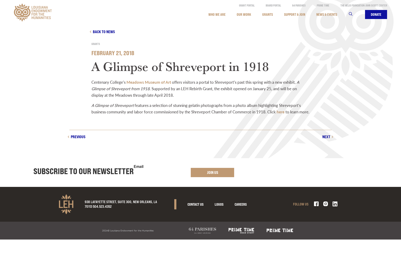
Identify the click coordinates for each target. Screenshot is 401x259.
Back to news (104, 31)
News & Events (326, 14)
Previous (78, 136)
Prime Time (323, 5)
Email (138, 166)
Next (326, 136)
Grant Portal (247, 5)
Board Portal (273, 5)
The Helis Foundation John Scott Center (363, 5)
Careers (241, 204)
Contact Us (196, 204)
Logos (219, 204)
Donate (376, 14)
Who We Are (217, 14)
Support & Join (294, 14)
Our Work (244, 14)
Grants (267, 14)
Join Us (212, 172)
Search (353, 14)
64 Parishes (299, 5)
